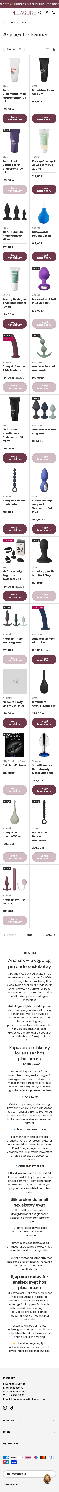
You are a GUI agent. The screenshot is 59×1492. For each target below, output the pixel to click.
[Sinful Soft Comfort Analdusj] (44, 681)
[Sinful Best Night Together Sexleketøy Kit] (15, 551)
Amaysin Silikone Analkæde (14, 502)
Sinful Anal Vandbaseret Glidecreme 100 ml (13, 166)
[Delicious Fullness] (15, 745)
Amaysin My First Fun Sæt (14, 901)
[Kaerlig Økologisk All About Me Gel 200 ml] (44, 141)
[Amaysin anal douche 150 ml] (15, 812)
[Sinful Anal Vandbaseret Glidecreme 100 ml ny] (15, 409)
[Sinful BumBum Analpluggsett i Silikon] (15, 212)
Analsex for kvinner (20, 22)
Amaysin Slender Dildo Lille (43, 640)
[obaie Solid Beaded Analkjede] (44, 812)
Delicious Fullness (14, 765)
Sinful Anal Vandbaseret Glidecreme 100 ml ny (13, 435)
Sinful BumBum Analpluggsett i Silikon (13, 235)
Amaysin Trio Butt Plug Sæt (44, 431)
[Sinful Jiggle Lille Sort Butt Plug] (44, 551)
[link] (12, 935)
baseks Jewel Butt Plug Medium (44, 301)
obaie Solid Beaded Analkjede (39, 836)
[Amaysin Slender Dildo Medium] (15, 346)
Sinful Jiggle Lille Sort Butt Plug (43, 573)
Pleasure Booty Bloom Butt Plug (13, 704)
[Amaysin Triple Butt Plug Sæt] (15, 618)
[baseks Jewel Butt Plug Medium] (44, 279)
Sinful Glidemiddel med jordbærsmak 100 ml (14, 95)
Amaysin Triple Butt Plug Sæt (13, 640)
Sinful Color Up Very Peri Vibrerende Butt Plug (42, 506)
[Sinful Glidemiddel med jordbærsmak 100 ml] (15, 70)
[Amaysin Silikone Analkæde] (15, 480)
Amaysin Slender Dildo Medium (14, 368)
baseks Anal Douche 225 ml (41, 234)
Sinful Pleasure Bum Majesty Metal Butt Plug (42, 769)
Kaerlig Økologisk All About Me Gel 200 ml (44, 164)
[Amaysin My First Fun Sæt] (15, 879)
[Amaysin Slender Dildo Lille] (44, 618)
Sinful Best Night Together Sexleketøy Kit (14, 575)
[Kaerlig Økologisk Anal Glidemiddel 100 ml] (15, 279)
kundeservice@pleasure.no (28, 1399)
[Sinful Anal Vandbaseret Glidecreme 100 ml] (15, 141)
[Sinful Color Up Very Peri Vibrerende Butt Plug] (44, 480)
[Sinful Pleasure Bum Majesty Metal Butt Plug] (44, 745)
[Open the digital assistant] (47, 1479)
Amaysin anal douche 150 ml (12, 834)
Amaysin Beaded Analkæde (43, 368)
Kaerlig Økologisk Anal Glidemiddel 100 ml (14, 303)
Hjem (5, 22)
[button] (54, 12)
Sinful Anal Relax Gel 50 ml (43, 92)
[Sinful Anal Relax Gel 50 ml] (44, 70)
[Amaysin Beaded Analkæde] (44, 346)
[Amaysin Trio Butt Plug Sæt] (44, 409)
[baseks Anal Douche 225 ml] (44, 212)
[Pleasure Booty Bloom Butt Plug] (15, 681)
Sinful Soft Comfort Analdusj (44, 704)
